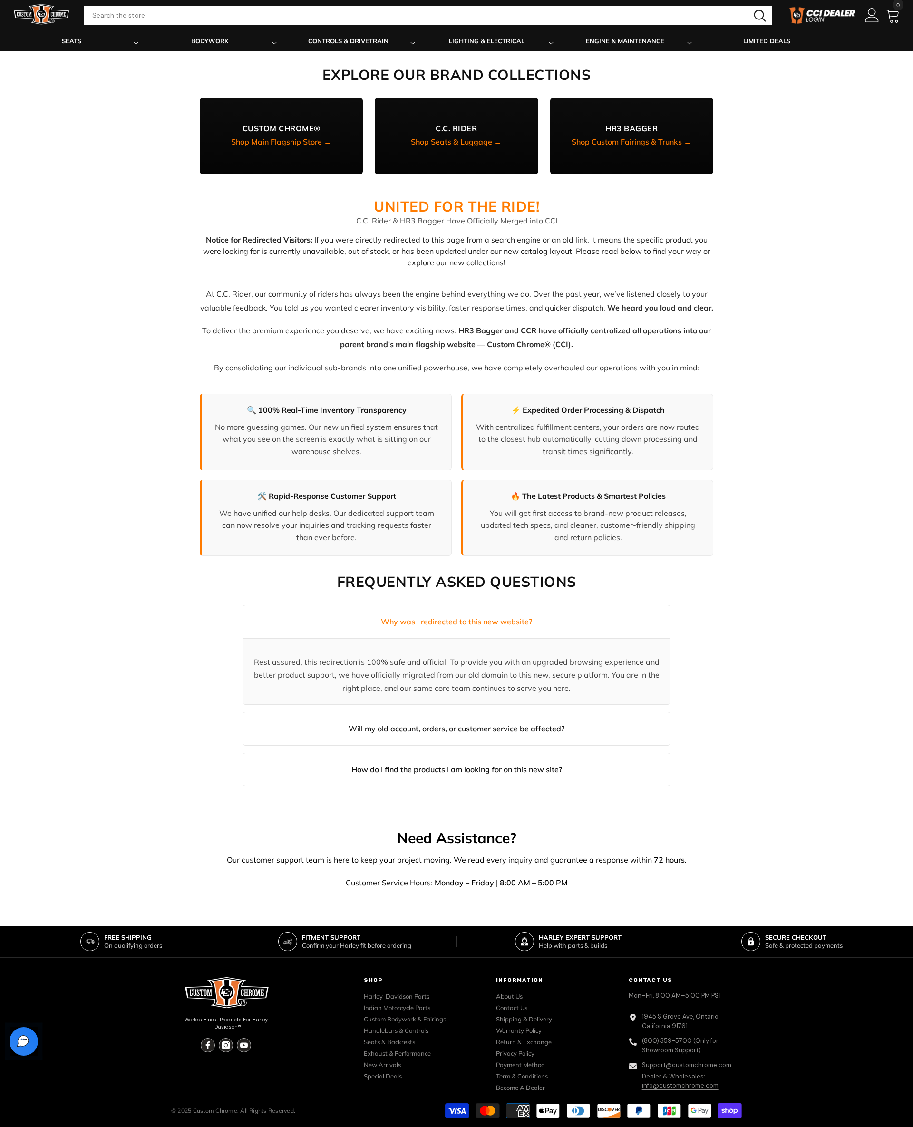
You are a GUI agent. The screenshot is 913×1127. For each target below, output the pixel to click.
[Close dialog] (568, 466)
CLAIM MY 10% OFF (456, 632)
